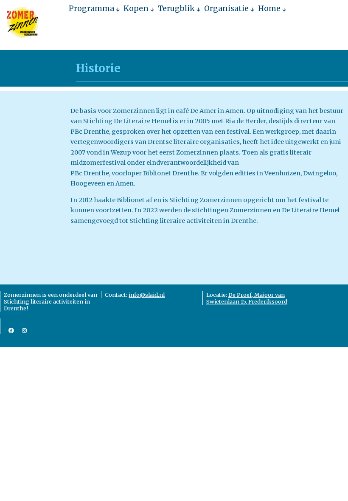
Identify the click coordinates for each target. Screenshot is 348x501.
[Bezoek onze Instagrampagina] (24, 330)
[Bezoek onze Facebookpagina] (11, 330)
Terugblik (176, 8)
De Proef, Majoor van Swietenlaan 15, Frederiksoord (246, 298)
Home (269, 8)
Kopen (136, 8)
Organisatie (226, 8)
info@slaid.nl (147, 294)
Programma (91, 8)
